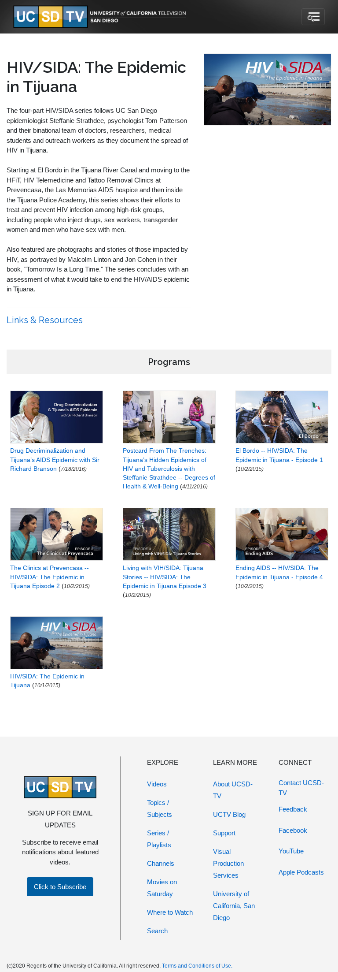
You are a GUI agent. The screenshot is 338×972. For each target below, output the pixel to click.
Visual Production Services (228, 863)
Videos (157, 784)
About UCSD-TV (233, 790)
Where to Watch (170, 912)
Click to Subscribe (60, 886)
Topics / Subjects (159, 808)
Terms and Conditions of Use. (197, 966)
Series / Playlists (159, 839)
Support (224, 833)
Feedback (293, 809)
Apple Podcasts (301, 872)
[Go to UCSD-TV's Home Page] (101, 17)
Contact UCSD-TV (301, 788)
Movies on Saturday (162, 888)
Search (157, 931)
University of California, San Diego (234, 905)
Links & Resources (46, 320)
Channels (160, 863)
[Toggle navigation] (313, 16)
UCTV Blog (229, 814)
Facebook (293, 830)
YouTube (291, 851)
